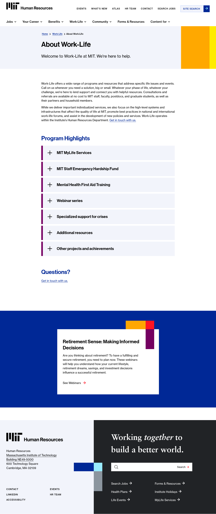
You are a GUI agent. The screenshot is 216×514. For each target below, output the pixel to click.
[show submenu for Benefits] (62, 22)
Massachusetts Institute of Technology (31, 455)
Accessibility (16, 500)
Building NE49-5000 (20, 459)
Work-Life (76, 22)
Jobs (9, 22)
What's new (99, 8)
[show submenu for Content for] (169, 22)
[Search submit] (207, 8)
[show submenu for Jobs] (15, 22)
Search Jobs (167, 8)
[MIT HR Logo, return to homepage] (34, 437)
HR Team (55, 494)
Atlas (116, 8)
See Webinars (72, 383)
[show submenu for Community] (110, 22)
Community (100, 22)
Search (181, 467)
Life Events (118, 500)
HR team (130, 8)
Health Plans (119, 492)
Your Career (30, 22)
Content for (159, 22)
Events (81, 8)
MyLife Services (165, 500)
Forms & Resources (131, 22)
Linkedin (12, 494)
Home (45, 34)
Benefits (54, 22)
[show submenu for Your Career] (41, 22)
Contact (147, 8)
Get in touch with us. (122, 120)
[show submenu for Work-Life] (85, 22)
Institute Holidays (166, 492)
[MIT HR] (29, 6)
